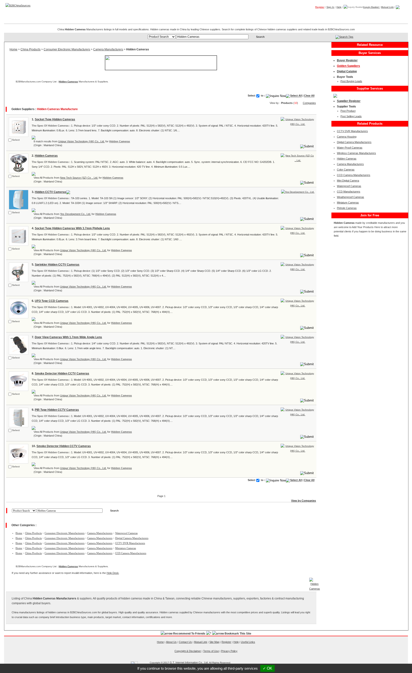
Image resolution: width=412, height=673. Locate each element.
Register (319, 7)
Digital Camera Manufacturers (131, 538)
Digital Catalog (347, 71)
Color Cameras (346, 169)
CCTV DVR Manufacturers (130, 543)
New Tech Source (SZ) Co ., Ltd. (79, 177)
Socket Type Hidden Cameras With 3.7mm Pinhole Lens (72, 228)
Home (401, 14)
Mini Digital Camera (348, 180)
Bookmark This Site (238, 633)
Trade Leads (362, 14)
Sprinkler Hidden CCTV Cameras (57, 264)
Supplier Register (348, 101)
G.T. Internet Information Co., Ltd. (189, 662)
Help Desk (113, 573)
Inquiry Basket (371, 7)
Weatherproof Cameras (350, 197)
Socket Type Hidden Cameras (55, 119)
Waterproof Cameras (126, 533)
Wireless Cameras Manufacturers (356, 153)
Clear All (309, 95)
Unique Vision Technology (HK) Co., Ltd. (81, 141)
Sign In (330, 7)
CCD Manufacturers (348, 191)
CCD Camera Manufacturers (130, 553)
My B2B (383, 14)
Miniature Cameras (125, 548)
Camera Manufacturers (108, 49)
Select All (296, 95)
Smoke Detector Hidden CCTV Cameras (62, 373)
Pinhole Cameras (347, 208)
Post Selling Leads (351, 116)
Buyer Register (347, 60)
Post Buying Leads (351, 81)
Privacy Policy (229, 651)
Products (317, 14)
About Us (171, 642)
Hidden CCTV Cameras (50, 192)
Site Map (214, 642)
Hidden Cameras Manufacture (57, 109)
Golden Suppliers (348, 66)
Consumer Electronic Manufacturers (67, 49)
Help (338, 7)
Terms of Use (211, 651)
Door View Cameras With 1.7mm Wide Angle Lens (68, 337)
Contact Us (185, 642)
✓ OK (267, 668)
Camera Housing (346, 136)
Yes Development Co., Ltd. (75, 214)
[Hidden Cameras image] (18, 126)
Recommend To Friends (189, 633)
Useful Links (248, 642)
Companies (338, 14)
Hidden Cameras (68, 81)
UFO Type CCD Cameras (51, 301)
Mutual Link (387, 7)
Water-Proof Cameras (349, 147)
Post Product (347, 110)
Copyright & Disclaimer (188, 651)
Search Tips (346, 36)
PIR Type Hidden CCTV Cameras (57, 409)
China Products (31, 49)
